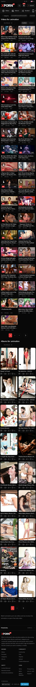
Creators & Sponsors (24, 661)
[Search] (19, 5)
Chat (20, 654)
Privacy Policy (30, 669)
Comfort (24, 23)
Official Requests (21, 674)
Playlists (21, 657)
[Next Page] (25, 335)
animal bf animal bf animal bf (18, 16)
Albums (3, 659)
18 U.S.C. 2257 (30, 671)
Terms (20, 669)
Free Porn (3, 1)
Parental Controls (5, 670)
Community (22, 652)
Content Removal (5, 668)
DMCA (20, 671)
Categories (6, 16)
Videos (3, 652)
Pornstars (3, 654)
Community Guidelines (7, 673)
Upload (21, 659)
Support (29, 673)
